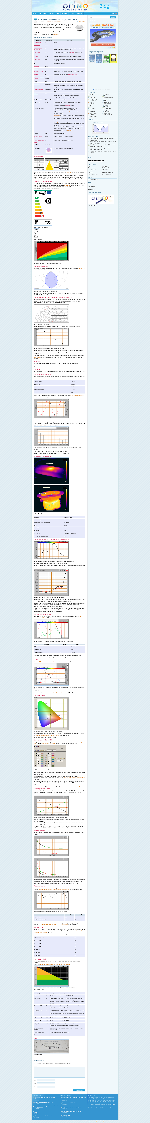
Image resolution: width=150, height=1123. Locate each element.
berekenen (54, 365)
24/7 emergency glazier (95, 151)
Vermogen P (36, 56)
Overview (92, 106)
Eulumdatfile (67, 105)
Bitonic (89, 166)
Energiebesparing (108, 97)
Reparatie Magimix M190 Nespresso (70, 1103)
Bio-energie (92, 94)
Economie (92, 97)
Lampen (92, 102)
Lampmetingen (60, 21)
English (112, 13)
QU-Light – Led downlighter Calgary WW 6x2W (57, 19)
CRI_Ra (36, 74)
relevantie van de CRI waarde (48, 743)
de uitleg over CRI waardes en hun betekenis (74, 777)
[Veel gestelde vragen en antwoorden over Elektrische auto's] (106, 58)
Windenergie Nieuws (93, 174)
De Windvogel (105, 167)
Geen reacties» (82, 21)
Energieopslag (93, 99)
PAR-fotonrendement (38, 89)
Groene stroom (107, 99)
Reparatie (92, 108)
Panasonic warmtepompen (108, 171)
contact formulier (108, 1108)
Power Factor (37, 59)
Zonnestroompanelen (107, 174)
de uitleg (69, 172)
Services (51, 13)
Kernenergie (93, 100)
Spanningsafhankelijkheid (59, 122)
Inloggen (90, 184)
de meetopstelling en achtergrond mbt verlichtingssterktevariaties (54, 889)
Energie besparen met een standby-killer (71, 1107)
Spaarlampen (107, 108)
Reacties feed (91, 188)
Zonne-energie (93, 116)
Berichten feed (91, 186)
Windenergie (107, 113)
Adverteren (92, 1120)
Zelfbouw (92, 114)
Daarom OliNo (42, 13)
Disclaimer (79, 13)
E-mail (35, 1083)
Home (34, 13)
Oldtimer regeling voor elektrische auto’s (43, 1102)
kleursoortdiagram (77, 786)
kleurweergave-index (72, 74)
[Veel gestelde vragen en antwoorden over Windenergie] (92, 58)
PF (34, 392)
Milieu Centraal (91, 171)
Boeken (91, 96)
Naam (35, 1080)
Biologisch (106, 94)
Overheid (106, 105)
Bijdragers (64, 13)
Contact (72, 13)
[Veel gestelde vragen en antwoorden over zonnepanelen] (99, 58)
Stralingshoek (37, 52)
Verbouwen (92, 111)
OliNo (91, 105)
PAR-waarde (36, 83)
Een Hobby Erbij (66, 1115)
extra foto (69, 130)
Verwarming (107, 111)
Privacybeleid (85, 1120)
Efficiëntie (36, 68)
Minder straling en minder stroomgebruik (44, 1116)
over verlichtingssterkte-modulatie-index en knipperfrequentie (53, 924)
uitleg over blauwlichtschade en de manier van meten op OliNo (55, 964)
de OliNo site (67, 185)
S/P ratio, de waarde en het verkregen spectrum (50, 661)
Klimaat (106, 100)
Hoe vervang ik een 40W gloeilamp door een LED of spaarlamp (74, 1098)
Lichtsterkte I (37, 45)
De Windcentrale (92, 167)
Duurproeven (107, 96)
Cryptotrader (105, 166)
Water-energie (93, 113)
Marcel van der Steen (51, 21)
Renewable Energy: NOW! (108, 172)
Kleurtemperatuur (37, 42)
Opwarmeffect (57, 115)
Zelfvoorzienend (108, 114)
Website (35, 1086)
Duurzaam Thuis (92, 169)
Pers (58, 13)
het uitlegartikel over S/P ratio (58, 692)
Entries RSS (99, 1120)
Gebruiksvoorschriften (77, 1120)
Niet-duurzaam (107, 103)
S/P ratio (36, 93)
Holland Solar (105, 169)
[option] (102, 36)
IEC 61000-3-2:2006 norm (43, 425)
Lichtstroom (36, 66)
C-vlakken (72, 52)
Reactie (35, 1066)
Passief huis (107, 106)
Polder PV (90, 172)
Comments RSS (108, 1120)
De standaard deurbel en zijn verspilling (71, 1111)
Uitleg (105, 110)
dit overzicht (56, 34)
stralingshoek (37, 357)
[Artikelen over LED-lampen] (113, 58)
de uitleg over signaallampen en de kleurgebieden (47, 735)
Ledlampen (92, 103)
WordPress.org (91, 189)
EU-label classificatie (38, 71)
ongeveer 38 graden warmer (70, 111)
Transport (92, 110)
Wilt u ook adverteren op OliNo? (102, 89)
